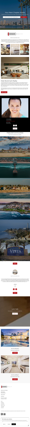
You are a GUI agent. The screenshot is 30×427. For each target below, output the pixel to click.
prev (14, 125)
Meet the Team (4, 92)
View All (15, 128)
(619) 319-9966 (8, 122)
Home (1, 401)
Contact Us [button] (15, 313)
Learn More (15, 379)
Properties (2, 402)
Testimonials (2, 406)
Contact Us (2, 407)
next (16, 125)
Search (24, 17)
